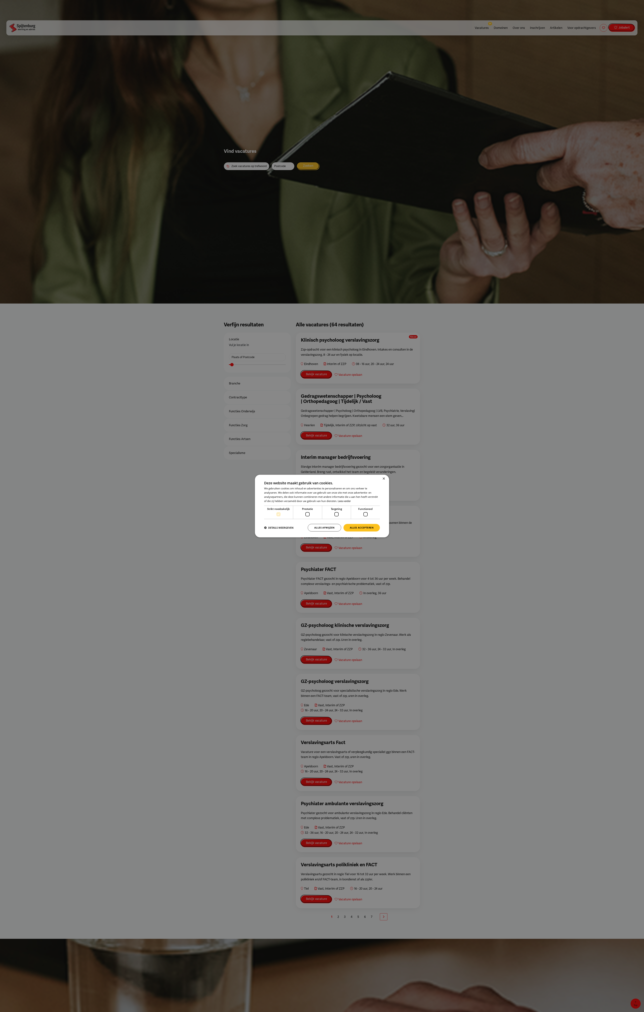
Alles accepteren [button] (361, 527)
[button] (278, 527)
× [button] (383, 478)
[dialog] (322, 506)
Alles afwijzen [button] (324, 527)
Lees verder (344, 501)
